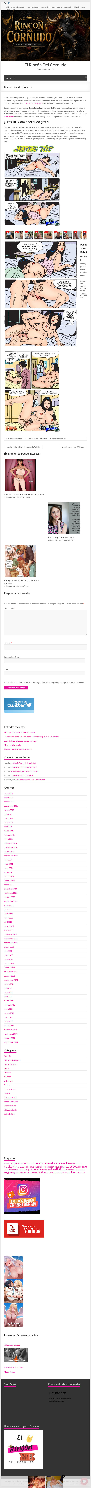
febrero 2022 (9, 967)
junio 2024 (8, 864)
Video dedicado (10, 1110)
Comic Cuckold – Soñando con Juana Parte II (24, 494)
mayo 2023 (8, 918)
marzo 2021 (9, 1001)
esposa (74, 1166)
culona (29, 1167)
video (73, 1172)
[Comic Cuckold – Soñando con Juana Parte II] (20, 460)
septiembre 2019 (11, 1042)
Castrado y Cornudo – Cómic (61, 537)
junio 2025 (8, 818)
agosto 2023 (9, 905)
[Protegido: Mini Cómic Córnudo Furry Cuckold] (20, 546)
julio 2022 (8, 951)
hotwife (37, 1169)
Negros (7, 1093)
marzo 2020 (9, 1025)
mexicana (82, 1170)
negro (8, 1172)
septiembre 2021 (11, 980)
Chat (13, 9)
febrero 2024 (9, 880)
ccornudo (32, 1164)
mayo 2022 (8, 959)
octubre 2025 (9, 802)
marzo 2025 (9, 831)
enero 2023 (8, 930)
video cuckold (81, 1173)
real (40, 1172)
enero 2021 (8, 1009)
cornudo (83, 289)
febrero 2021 (9, 1005)
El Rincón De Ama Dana (13, 1367)
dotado (66, 1167)
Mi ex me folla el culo (12, 745)
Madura (71, 1170)
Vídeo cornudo (10, 1106)
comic (83, 287)
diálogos (7, 1077)
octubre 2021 (9, 976)
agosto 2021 (9, 984)
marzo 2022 (9, 963)
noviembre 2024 (10, 847)
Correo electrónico (12, 657)
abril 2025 (8, 826)
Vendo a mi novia (63, 1173)
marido (77, 1170)
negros (14, 1173)
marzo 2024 (9, 876)
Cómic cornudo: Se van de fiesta (23, 767)
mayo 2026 (8, 793)
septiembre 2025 (11, 806)
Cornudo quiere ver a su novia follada (23, 447)
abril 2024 (8, 872)
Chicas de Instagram (79, 7)
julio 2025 (8, 814)
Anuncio (7, 1056)
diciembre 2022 (10, 934)
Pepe (29, 1173)
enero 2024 (8, 884)
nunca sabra (9, 116)
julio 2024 (8, 860)
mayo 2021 (8, 992)
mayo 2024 (8, 868)
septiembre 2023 (11, 901)
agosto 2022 (9, 947)
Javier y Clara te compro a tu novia (18, 749)
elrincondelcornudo (14, 439)
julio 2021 (8, 988)
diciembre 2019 (10, 1030)
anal (21, 1163)
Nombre (8, 643)
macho (66, 1170)
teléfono (53, 1173)
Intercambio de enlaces (48, 7)
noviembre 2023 (10, 893)
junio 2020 (8, 1017)
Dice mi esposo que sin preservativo (30, 779)
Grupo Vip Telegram (32, 7)
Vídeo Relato (9, 1114)
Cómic (8, 9)
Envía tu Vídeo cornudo (64, 7)
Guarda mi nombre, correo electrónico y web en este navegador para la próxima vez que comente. (46, 682)
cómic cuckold (56, 1166)
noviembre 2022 (10, 938)
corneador (49, 1163)
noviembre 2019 (10, 1034)
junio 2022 (8, 955)
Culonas (7, 1072)
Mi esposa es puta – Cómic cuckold (25, 771)
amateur (14, 1163)
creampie (78, 1164)
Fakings (7, 1085)
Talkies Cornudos (11, 1101)
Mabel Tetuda (9, 1372)
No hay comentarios (59, 439)
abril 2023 (8, 922)
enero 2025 (8, 839)
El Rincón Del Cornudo (45, 64)
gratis (30, 1169)
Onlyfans (25, 1173)
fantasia (6, 1170)
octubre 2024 (9, 851)
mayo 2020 (8, 1021)
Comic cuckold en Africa (73, 447)
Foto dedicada (10, 1089)
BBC (25, 1163)
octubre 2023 (9, 897)
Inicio (7, 7)
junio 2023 (8, 913)
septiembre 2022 (11, 942)
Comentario (9, 608)
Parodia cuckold (10, 1097)
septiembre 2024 (11, 855)
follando (18, 1170)
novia (19, 1173)
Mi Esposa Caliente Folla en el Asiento (19, 732)
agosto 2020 (9, 1013)
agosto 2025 (9, 810)
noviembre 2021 (10, 971)
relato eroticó (47, 1173)
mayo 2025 (8, 822)
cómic (34, 1167)
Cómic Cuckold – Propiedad (24, 763)
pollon (34, 1173)
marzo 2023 (9, 926)
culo (23, 1167)
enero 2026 (8, 797)
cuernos (19, 1167)
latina (60, 1169)
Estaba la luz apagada (34, 103)
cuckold (9, 1166)
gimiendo (24, 1170)
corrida (72, 1163)
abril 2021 (8, 996)
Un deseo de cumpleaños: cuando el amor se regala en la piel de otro (31, 737)
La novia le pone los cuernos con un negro (21, 741)
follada (12, 1169)
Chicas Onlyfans (10, 1064)
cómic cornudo (43, 1167)
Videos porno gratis (12, 1345)
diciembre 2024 (10, 843)
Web (6, 670)
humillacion (46, 1170)
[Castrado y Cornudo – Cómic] (64, 503)
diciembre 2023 (10, 889)
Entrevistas (8, 1081)
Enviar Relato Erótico (18, 7)
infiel (54, 1169)
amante (6, 1164)
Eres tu (83, 296)
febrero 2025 (9, 835)
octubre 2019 (9, 1038)
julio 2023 (8, 909)
